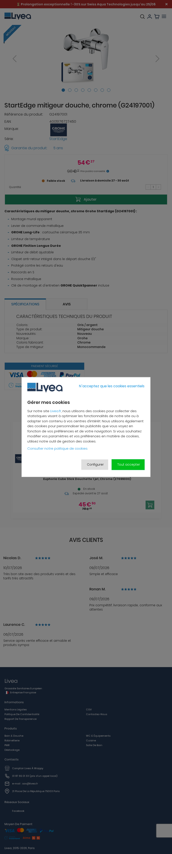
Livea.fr (55, 411)
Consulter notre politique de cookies (57, 448)
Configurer (95, 464)
